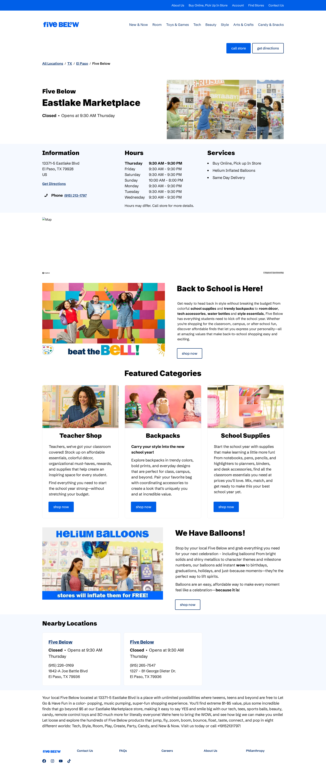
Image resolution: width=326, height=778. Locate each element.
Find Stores (256, 5)
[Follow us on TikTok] (69, 761)
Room (157, 24)
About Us (177, 5)
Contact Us (276, 5)
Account (238, 5)
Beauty (210, 24)
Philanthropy (255, 751)
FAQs (123, 751)
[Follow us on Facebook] (44, 761)
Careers (167, 751)
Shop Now (189, 353)
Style (225, 24)
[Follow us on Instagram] (52, 761)
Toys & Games (177, 24)
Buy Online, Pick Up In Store (208, 5)
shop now (187, 604)
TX (69, 63)
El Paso (82, 63)
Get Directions (268, 48)
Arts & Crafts (243, 24)
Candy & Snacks (271, 24)
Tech (197, 24)
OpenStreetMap (278, 273)
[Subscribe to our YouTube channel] (61, 761)
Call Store (238, 48)
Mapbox (268, 273)
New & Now (138, 24)
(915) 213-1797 (75, 195)
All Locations (52, 63)
